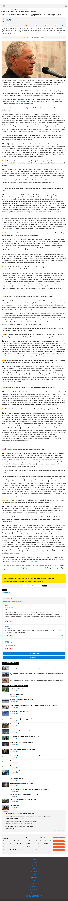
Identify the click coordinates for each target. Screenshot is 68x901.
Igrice (8, 9)
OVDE (36, 561)
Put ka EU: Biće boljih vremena (19, 711)
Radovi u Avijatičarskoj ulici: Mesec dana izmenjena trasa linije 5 (19, 813)
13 (17, 791)
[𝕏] (17, 25)
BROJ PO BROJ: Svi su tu (11, 828)
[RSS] (41, 895)
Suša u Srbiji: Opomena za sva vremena (21, 699)
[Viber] (36, 25)
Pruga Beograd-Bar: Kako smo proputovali (22, 742)
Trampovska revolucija (16, 778)
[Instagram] (27, 895)
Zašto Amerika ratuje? (16, 765)
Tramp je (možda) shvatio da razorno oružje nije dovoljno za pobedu (29, 789)
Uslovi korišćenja (34, 886)
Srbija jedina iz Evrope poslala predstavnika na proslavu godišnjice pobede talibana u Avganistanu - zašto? (36, 674)
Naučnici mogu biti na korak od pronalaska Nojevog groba (18, 823)
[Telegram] (56, 25)
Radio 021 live (23, 9)
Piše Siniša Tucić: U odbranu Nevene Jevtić (22, 749)
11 (17, 767)
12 (17, 713)
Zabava (12, 11)
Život (9, 11)
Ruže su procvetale (15, 760)
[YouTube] (38, 895)
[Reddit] (26, 25)
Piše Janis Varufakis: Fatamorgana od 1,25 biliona (24, 794)
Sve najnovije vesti (59, 830)
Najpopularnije (33, 11)
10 (17, 707)
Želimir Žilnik (6, 592)
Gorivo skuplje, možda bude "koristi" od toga (23, 799)
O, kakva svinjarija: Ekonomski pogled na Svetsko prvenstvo (27, 730)
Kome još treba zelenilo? (17, 688)
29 (17, 772)
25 (17, 801)
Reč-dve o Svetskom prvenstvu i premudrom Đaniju (24, 736)
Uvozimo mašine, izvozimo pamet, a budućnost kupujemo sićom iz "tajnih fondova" (33, 705)
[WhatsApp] (46, 25)
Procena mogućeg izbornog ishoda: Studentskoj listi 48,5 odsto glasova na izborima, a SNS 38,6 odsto (37, 668)
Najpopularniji (16, 601)
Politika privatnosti (34, 889)
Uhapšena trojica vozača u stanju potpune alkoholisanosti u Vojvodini (21, 821)
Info (6, 11)
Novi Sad (3, 11)
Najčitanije (17, 11)
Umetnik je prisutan (15, 771)
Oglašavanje (34, 877)
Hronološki (6, 601)
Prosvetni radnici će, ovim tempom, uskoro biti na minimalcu (19, 826)
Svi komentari (33, 653)
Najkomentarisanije (25, 11)
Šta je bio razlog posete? (17, 694)
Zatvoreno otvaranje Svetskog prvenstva (21, 719)
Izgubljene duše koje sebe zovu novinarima (22, 783)
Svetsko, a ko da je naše (17, 724)
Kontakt (34, 880)
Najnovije (3, 9)
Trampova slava (14, 805)
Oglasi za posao (15, 9)
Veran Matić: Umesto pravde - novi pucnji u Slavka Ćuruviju (27, 755)
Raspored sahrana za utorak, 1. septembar (14, 818)
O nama (34, 874)
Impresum (34, 883)
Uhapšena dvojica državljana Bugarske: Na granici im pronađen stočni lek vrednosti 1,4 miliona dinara (28, 816)
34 (17, 701)
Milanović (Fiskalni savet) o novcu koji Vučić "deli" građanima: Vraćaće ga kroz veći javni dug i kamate (37, 680)
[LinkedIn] (35, 895)
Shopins (34, 868)
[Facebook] (7, 25)
